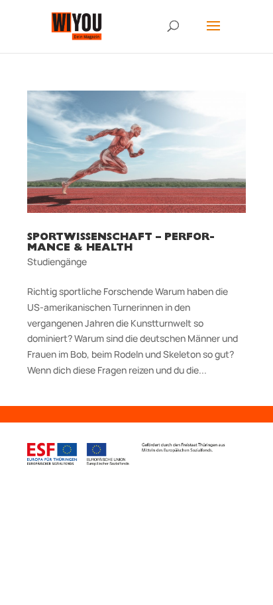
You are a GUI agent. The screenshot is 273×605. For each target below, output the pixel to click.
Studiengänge (57, 261)
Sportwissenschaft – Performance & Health (121, 243)
